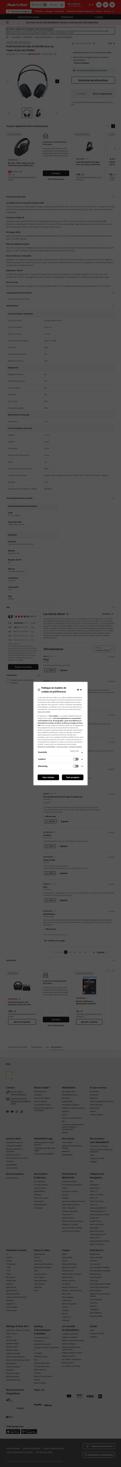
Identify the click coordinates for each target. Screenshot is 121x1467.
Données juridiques (75, 747)
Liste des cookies (62, 747)
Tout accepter (72, 777)
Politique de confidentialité (46, 747)
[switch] (76, 759)
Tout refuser (48, 777)
